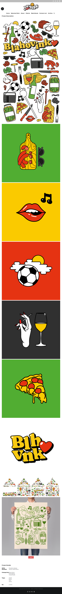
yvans (10, 584)
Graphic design (13, 568)
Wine (10, 581)
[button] (54, 13)
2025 (10, 578)
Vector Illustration (14, 569)
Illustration (12, 572)
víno (10, 580)
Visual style (12, 574)
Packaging (12, 573)
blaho (10, 579)
